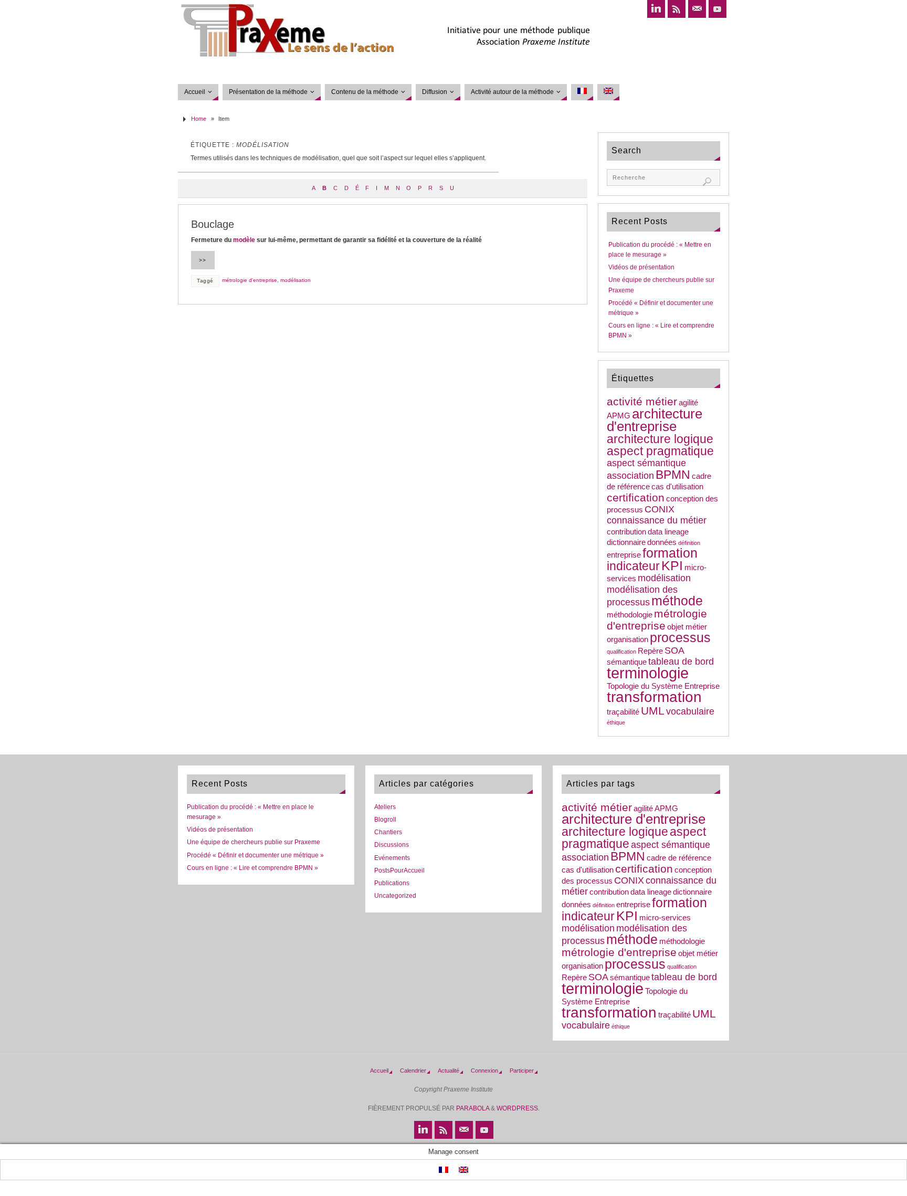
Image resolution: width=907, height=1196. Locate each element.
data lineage (668, 532)
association (630, 475)
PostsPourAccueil (399, 870)
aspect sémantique (646, 463)
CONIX (659, 509)
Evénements (392, 858)
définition (689, 543)
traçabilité (623, 712)
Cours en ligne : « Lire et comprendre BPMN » (252, 868)
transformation (654, 697)
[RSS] (676, 9)
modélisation (295, 280)
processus (680, 638)
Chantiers (388, 832)
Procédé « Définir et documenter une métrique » (255, 855)
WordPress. (518, 1108)
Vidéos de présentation (641, 267)
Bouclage (212, 224)
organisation (627, 639)
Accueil (379, 1070)
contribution (626, 532)
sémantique (627, 662)
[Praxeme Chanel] (717, 9)
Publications (391, 883)
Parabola (472, 1108)
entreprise (624, 555)
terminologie (648, 672)
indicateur (633, 566)
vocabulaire (690, 711)
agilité (688, 402)
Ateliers (385, 807)
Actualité (448, 1070)
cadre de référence (679, 858)
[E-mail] (697, 9)
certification (636, 497)
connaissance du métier (656, 520)
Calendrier (413, 1070)
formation (670, 553)
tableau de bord (681, 661)
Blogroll (385, 819)
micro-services (665, 918)
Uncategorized (395, 895)
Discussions (391, 844)
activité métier (642, 401)
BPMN (673, 474)
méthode (677, 601)
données (662, 542)
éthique (616, 722)
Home (198, 119)
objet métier (687, 627)
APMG (618, 416)
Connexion (484, 1070)
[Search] (707, 181)
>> (202, 260)
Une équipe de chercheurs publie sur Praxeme (253, 842)
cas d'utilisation (677, 486)
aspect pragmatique (660, 451)
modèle (244, 240)
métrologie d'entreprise (249, 280)
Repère (650, 651)
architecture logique (660, 439)
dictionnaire (626, 542)
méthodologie (629, 615)
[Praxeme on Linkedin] (656, 9)
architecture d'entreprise (654, 420)
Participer (522, 1070)
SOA (674, 650)
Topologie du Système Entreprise (663, 686)
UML (653, 711)
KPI (672, 566)
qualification (621, 651)
